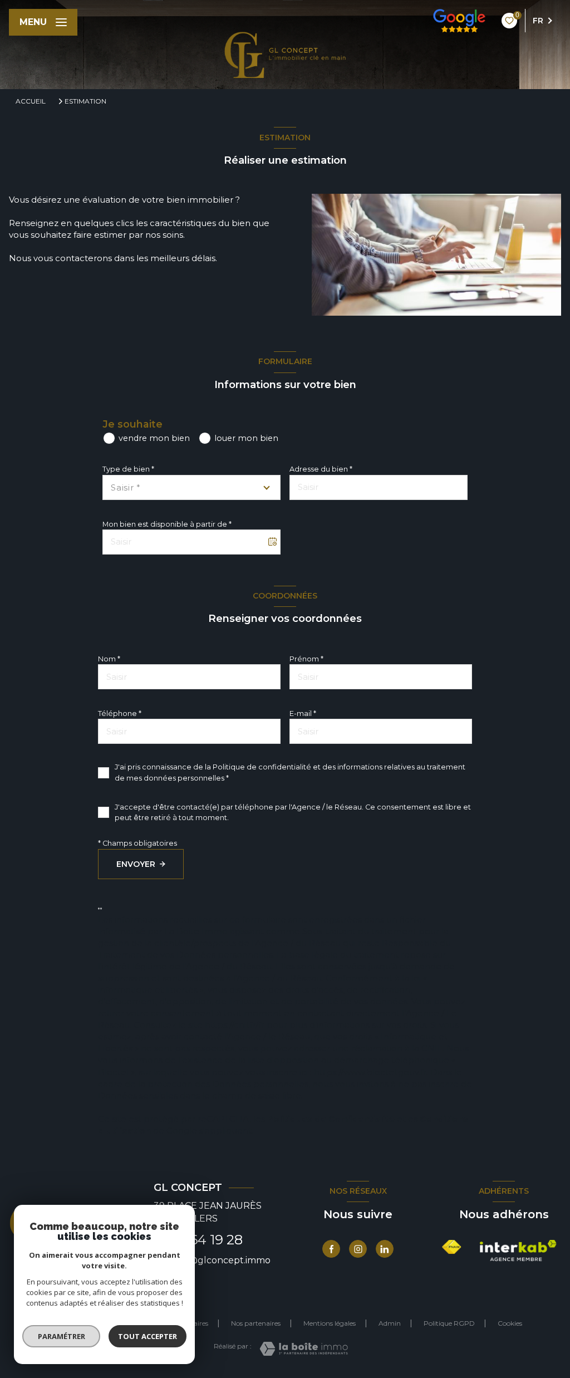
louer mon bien (246, 438)
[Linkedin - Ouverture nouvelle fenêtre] (385, 1249)
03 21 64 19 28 (198, 1240)
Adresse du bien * (320, 469)
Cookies (510, 1323)
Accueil (31, 101)
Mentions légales (329, 1323)
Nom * (109, 659)
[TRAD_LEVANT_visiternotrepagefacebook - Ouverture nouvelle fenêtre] (331, 1249)
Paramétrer (61, 1336)
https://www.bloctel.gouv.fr (370, 1072)
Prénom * (306, 659)
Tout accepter (147, 1336)
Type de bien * (128, 469)
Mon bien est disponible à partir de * (167, 524)
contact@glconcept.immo (212, 1260)
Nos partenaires (256, 1323)
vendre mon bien (154, 438)
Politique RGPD (449, 1323)
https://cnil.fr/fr (234, 1024)
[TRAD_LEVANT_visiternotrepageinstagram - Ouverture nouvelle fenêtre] (358, 1249)
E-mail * (302, 713)
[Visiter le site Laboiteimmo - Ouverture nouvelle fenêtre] (304, 1349)
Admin (390, 1323)
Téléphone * (119, 713)
